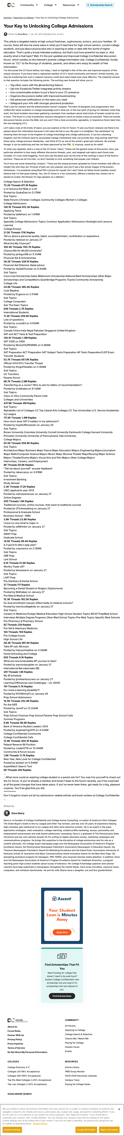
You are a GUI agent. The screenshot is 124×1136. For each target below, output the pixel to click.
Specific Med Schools (107, 617)
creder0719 (22, 748)
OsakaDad (22, 192)
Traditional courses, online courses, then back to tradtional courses (42, 504)
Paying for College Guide (77, 1084)
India (23, 330)
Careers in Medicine (15, 613)
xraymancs (22, 548)
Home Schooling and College (20, 653)
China (16, 330)
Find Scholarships (62, 996)
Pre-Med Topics (85, 617)
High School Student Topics (74, 613)
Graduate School (13, 537)
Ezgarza (20, 294)
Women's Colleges (76, 199)
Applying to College (23, 17)
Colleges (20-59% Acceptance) (24, 1071)
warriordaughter (25, 664)
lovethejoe (22, 388)
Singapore (50, 330)
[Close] (119, 1109)
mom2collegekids (26, 606)
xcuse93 (21, 323)
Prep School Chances (16, 715)
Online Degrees (12, 497)
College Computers (15, 301)
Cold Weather (11, 290)
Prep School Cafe (63, 715)
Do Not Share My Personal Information (27, 1052)
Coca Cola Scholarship (17, 276)
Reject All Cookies (109, 1129)
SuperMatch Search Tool (18, 766)
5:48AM (46, 345)
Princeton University (15, 435)
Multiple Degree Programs (31, 617)
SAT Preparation (13, 352)
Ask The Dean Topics (16, 305)
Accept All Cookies (86, 1129)
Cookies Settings (12, 1129)
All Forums (70, 1025)
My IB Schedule (12, 675)
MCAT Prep (97, 613)
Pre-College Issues (14, 635)
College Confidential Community (22, 733)
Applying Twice (12, 210)
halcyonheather (25, 650)
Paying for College (74, 1042)
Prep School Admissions (18, 697)
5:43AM (41, 268)
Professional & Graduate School (22, 512)
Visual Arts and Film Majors (54, 457)
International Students (16, 312)
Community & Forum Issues (19, 751)
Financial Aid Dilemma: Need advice (24, 265)
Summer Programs (14, 719)
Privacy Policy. (40, 1123)
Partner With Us (16, 1035)
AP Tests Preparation (89, 352)
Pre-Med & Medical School (19, 595)
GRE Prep (9, 555)
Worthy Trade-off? (14, 566)
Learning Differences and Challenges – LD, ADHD (32, 682)
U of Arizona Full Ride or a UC (20, 188)
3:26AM (42, 650)
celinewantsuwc (25, 493)
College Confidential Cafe (18, 737)
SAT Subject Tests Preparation (59, 352)
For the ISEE (10, 704)
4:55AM (34, 323)
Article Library (72, 1067)
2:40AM (41, 366)
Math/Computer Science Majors (29, 453)
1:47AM (35, 214)
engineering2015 (25, 730)
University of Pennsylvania (43, 435)
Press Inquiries (15, 1043)
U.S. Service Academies (105, 410)
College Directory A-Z (18, 1067)
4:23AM (44, 730)
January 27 (35, 239)
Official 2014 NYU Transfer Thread (23, 363)
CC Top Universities (80, 410)
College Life (10, 283)
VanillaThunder (24, 268)
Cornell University (58, 432)
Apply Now (62, 932)
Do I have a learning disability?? (22, 690)
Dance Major (51, 450)
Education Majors (69, 450)
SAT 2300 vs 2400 (14, 341)
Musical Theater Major (76, 453)
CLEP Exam (107, 352)
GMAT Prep (10, 533)
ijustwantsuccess (26, 679)
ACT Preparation (32, 352)
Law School (10, 559)
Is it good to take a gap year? (20, 544)
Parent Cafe (40, 395)
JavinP (19, 708)
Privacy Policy (15, 1039)
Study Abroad (11, 483)
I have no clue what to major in (21, 522)
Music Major (55, 453)
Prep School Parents (40, 715)
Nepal (30, 330)
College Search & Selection (19, 181)
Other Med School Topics (61, 617)
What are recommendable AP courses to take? (30, 661)
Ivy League (10, 414)
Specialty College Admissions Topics (25, 221)
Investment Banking (15, 479)
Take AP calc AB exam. (16, 646)
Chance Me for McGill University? (23, 250)
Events (68, 1051)
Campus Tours (72, 1080)
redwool (20, 239)
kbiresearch (22, 570)
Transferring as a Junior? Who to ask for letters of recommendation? (43, 384)
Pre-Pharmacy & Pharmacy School (23, 621)
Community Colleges (53, 199)
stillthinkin (22, 526)
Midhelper (21, 591)
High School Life (13, 639)
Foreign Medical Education (42, 613)
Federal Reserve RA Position (20, 744)
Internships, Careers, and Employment (26, 461)
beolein (20, 762)
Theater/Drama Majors (25, 457)
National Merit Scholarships (81, 276)
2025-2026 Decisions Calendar (81, 1075)
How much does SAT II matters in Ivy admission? (31, 421)
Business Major (34, 450)
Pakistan (39, 330)
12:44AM (38, 748)
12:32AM (33, 708)
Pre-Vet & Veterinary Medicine (21, 628)
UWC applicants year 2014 (19, 490)
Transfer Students (14, 355)
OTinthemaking (24, 508)
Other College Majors (82, 457)
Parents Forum (12, 377)
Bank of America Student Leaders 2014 (26, 726)
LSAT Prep (9, 577)
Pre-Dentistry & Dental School (21, 581)
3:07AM (37, 472)
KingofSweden (24, 366)
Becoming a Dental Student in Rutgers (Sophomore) (33, 588)
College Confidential (97, 59)
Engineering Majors (91, 450)
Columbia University (35, 432)
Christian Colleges (29, 199)
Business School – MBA (17, 515)
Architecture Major (14, 450)
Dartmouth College (80, 432)
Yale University (67, 435)
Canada (8, 330)
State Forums (11, 199)
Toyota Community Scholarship (85, 279)
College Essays (12, 228)
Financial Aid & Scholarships (20, 257)
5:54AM (33, 762)
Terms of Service (16, 1048)
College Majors (12, 439)
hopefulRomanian (26, 424)
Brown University (13, 432)
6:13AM (36, 388)
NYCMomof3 (23, 693)
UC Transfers (11, 374)
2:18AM (37, 548)
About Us (12, 1026)
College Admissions (15, 203)
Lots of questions (14, 319)
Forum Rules (14, 1031)
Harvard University (102, 432)
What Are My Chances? (17, 243)
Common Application (59, 221)
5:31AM (37, 254)
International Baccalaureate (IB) (21, 668)
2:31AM (33, 294)
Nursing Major (97, 453)
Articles (7, 17)
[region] (62, 1120)
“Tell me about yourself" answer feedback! (28, 468)
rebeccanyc (22, 472)
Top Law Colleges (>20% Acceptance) (27, 1084)
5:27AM (36, 192)
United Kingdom (66, 330)
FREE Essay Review (75, 1071)
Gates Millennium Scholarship (48, 276)
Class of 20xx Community (18, 395)
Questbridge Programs (53, 279)
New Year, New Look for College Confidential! (30, 759)
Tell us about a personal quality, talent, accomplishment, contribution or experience (51, 236)
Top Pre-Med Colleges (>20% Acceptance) (29, 1080)
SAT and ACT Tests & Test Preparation (25, 334)
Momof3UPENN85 (26, 345)
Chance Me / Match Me (76, 1038)
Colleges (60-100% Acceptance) (24, 1075)
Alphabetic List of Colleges (19, 410)
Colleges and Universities (18, 399)
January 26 (46, 424)
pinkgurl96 (22, 254)
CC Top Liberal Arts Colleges (51, 410)
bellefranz (21, 214)
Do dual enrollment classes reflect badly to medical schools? (38, 602)
